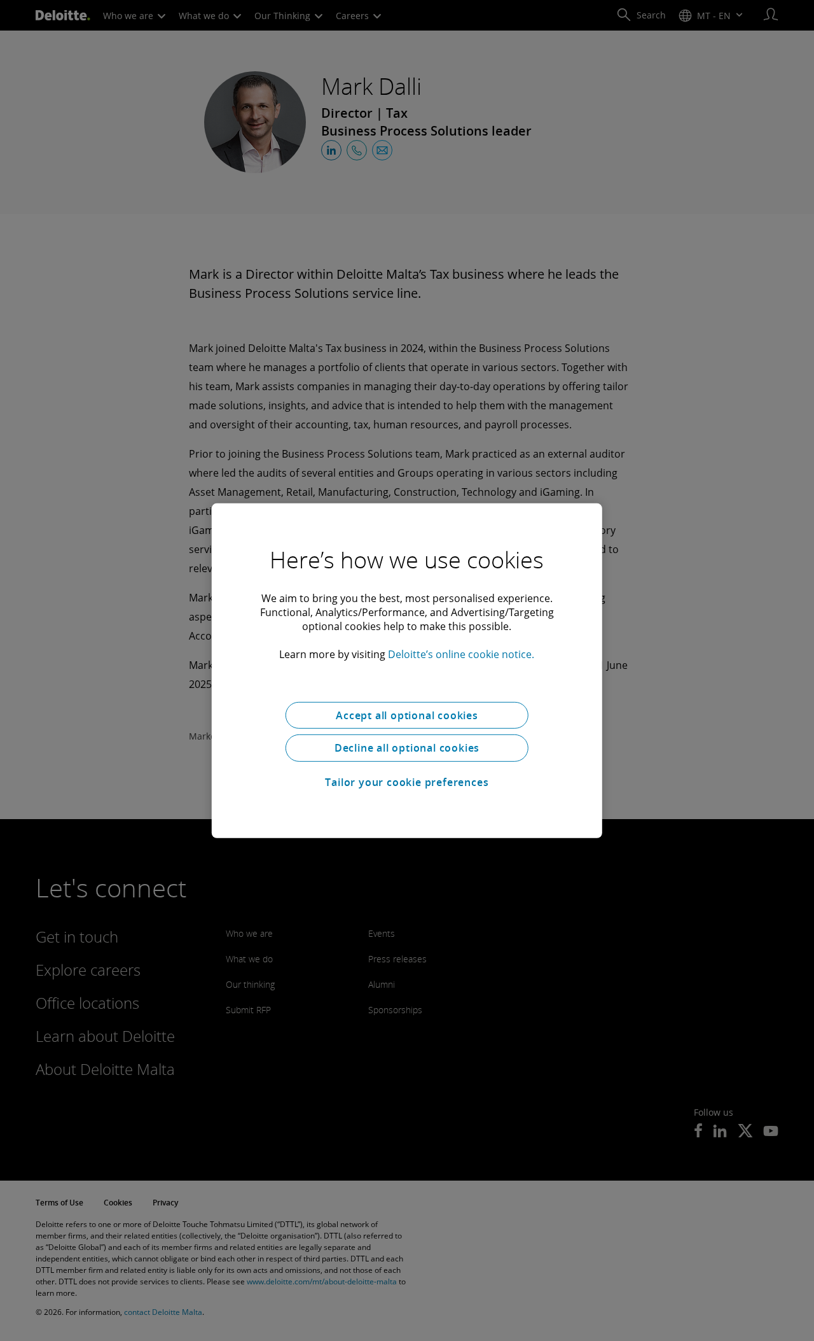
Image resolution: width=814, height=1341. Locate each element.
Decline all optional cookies (407, 748)
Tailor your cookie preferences (406, 782)
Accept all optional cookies (407, 715)
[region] (407, 670)
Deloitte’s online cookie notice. (461, 654)
